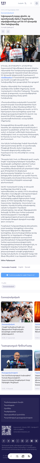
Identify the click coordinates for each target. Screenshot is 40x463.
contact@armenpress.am (21, 432)
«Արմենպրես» (6, 77)
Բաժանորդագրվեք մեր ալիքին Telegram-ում (21, 275)
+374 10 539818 (18, 429)
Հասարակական (8, 286)
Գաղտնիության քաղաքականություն (18, 418)
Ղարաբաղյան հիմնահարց (16, 345)
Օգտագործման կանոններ (14, 414)
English (20, 267)
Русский (27, 267)
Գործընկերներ (10, 411)
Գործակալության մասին (13, 402)
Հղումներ (7, 408)
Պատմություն (9, 405)
